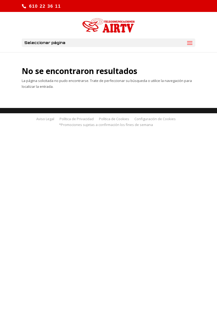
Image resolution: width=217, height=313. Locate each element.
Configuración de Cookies (155, 118)
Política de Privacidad (77, 118)
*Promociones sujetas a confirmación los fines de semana (106, 124)
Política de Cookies (114, 118)
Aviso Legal (45, 118)
